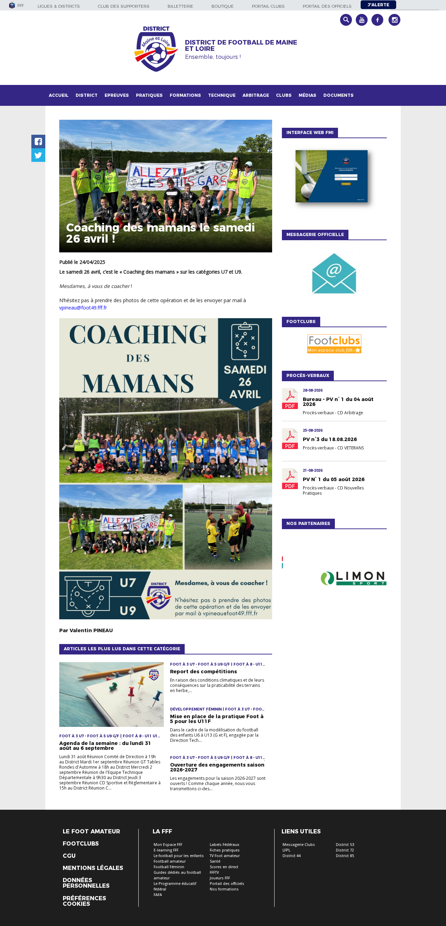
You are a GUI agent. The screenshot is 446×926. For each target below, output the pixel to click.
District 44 (292, 856)
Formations (185, 95)
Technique (222, 95)
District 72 (345, 850)
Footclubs (81, 844)
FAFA (158, 895)
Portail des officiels (327, 6)
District (87, 95)
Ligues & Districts (59, 6)
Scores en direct (224, 867)
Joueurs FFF (220, 878)
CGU (69, 856)
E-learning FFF (166, 850)
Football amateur (170, 861)
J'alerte (378, 4)
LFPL (286, 850)
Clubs (284, 95)
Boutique (223, 6)
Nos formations (224, 889)
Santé (215, 861)
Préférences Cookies (84, 901)
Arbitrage (256, 95)
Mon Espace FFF (168, 844)
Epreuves (117, 95)
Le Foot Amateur (91, 831)
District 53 (345, 844)
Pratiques (149, 95)
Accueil (59, 95)
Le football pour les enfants (179, 856)
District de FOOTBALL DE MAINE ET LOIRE (241, 46)
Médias (307, 95)
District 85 (345, 856)
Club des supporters (123, 6)
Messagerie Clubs (299, 844)
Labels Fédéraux (224, 844)
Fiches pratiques (225, 850)
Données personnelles (86, 883)
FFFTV (214, 872)
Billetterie (180, 6)
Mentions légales (93, 868)
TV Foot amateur (225, 856)
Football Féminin (169, 867)
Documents (338, 95)
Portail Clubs (268, 6)
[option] (334, 579)
